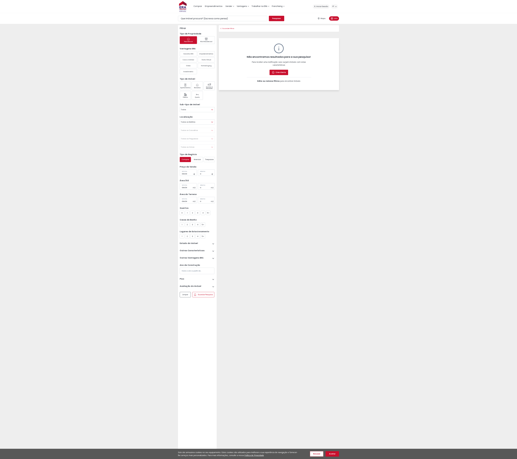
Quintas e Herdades (209, 87)
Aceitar (332, 454)
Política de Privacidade (254, 455)
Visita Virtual (206, 60)
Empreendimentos (206, 54)
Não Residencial (206, 41)
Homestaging (206, 66)
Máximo (202, 171)
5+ (208, 213)
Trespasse (209, 159)
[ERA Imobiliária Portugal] (183, 6)
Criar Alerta (281, 72)
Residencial (188, 41)
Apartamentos (185, 88)
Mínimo (184, 171)
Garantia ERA (188, 54)
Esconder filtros (228, 28)
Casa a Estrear (188, 60)
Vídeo (188, 66)
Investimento (188, 72)
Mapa (323, 18)
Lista (336, 18)
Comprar (185, 159)
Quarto (197, 97)
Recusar (316, 454)
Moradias (197, 88)
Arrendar (197, 159)
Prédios (185, 97)
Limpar (185, 294)
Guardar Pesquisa (205, 294)
